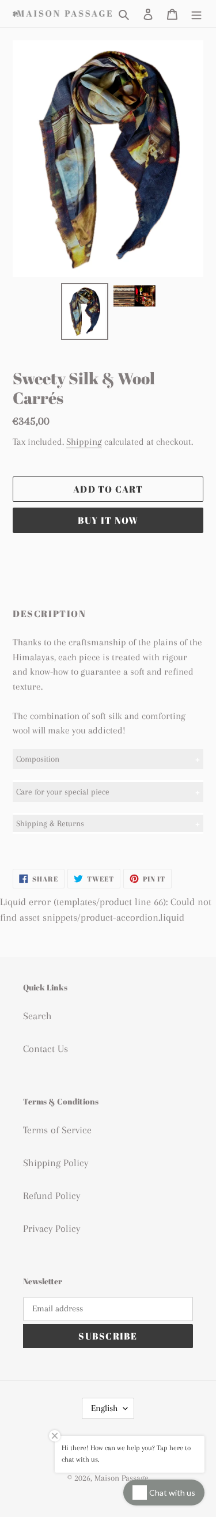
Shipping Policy (55, 1162)
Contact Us (45, 1048)
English (104, 1408)
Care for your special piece (62, 791)
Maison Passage (121, 1477)
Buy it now (108, 520)
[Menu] (196, 13)
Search (37, 1016)
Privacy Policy (51, 1228)
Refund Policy (51, 1195)
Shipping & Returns (50, 823)
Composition (37, 758)
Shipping (84, 441)
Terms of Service (57, 1130)
